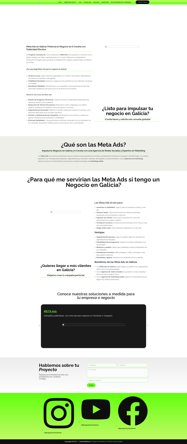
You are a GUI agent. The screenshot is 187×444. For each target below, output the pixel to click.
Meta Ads (96, 2)
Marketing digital (70, 2)
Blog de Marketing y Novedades (121, 2)
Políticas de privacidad (114, 441)
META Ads (50, 311)
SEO (80, 2)
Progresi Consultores (98, 441)
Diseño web (105, 2)
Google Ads (87, 2)
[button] (70, 2)
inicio (60, 2)
